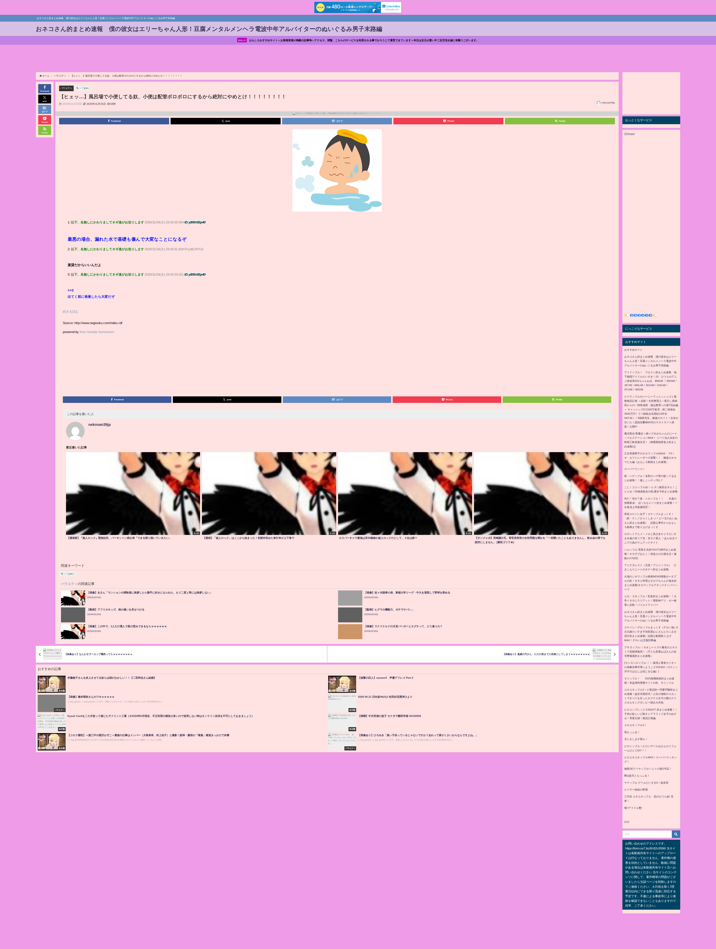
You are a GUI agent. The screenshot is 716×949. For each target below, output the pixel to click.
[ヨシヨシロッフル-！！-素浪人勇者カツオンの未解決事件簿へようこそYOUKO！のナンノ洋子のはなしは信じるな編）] (651, 667)
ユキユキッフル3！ (635, 725)
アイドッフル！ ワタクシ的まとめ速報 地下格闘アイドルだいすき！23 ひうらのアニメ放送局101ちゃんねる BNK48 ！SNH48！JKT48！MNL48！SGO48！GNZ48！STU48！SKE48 (650, 381)
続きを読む (71, 311)
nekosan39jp (608, 103)
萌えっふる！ (632, 732)
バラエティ (66, 88)
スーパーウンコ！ (634, 469)
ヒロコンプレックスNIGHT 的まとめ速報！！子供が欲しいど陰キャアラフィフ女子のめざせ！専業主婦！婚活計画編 (651, 713)
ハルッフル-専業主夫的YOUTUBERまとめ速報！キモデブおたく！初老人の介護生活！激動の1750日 (650, 554)
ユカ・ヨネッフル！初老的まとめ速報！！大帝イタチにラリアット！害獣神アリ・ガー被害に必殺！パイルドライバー (650, 600)
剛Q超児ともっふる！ (637, 775)
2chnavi (629, 133)
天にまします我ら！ (636, 739)
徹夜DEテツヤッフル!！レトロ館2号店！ (648, 768)
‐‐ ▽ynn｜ (84, 88)
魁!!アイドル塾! (633, 808)
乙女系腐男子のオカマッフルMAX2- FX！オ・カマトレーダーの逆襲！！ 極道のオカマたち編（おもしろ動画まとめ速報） (650, 457)
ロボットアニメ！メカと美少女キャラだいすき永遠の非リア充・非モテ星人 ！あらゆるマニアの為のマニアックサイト (650, 538)
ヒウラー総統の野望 (636, 789)
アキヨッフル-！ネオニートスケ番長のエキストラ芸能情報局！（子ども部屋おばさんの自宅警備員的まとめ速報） (650, 651)
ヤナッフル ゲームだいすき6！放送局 (646, 782)
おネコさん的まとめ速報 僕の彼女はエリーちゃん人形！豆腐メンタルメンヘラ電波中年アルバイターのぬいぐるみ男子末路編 (650, 361)
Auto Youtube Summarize (96, 331)
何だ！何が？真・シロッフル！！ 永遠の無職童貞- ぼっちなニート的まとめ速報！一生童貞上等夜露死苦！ (650, 502)
